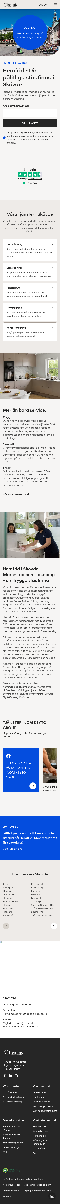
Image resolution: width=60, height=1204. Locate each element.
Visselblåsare (40, 1148)
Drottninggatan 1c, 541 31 (17, 1004)
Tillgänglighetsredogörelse (36, 1190)
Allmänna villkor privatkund (29, 1179)
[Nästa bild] (54, 926)
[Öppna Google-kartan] (30, 964)
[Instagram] (16, 1075)
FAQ (5, 1152)
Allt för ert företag (12, 1101)
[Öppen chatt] (52, 1196)
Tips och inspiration (13, 1142)
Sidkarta (7, 1196)
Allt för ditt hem (11, 1092)
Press (35, 1153)
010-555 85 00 (30, 1026)
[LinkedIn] (10, 1075)
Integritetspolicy (11, 1190)
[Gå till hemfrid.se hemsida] (10, 4)
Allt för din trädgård (13, 1097)
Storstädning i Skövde (15, 693)
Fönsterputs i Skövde (41, 693)
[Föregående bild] (6, 926)
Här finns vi (39, 1097)
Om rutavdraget (11, 1147)
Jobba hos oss (40, 1131)
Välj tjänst (30, 123)
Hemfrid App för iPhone (11, 1128)
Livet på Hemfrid (41, 1101)
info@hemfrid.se (26, 1023)
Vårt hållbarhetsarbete (45, 1111)
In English (8, 1179)
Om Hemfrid (39, 1092)
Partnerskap (39, 1136)
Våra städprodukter (43, 1106)
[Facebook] (4, 1075)
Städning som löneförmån (40, 1142)
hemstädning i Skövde (16, 687)
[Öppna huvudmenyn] (55, 4)
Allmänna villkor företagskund (19, 1185)
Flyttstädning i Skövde (16, 697)
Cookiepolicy (44, 1185)
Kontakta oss (39, 1126)
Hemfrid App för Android (11, 1136)
